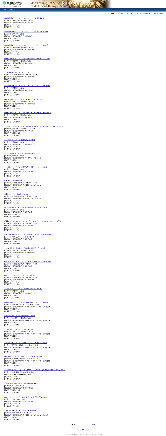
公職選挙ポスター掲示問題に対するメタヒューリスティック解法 (25, 343)
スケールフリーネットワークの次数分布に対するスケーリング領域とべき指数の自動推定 (33, 126)
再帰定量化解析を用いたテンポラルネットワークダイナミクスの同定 (27, 86)
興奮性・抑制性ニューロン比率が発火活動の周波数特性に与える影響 (27, 59)
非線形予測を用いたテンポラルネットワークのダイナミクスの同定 (26, 45)
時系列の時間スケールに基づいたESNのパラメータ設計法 (23, 99)
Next (93, 424)
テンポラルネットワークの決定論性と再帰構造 (19, 140)
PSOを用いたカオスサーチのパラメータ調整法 (19, 275)
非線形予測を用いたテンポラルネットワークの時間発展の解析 (24, 18)
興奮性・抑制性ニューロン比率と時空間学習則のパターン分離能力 (26, 302)
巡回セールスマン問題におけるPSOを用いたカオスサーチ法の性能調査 (27, 262)
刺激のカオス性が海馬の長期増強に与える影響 (19, 316)
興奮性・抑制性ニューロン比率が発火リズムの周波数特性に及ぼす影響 (27, 113)
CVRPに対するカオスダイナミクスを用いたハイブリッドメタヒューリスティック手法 (32, 221)
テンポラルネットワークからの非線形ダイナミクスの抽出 (23, 289)
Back (112, 13)
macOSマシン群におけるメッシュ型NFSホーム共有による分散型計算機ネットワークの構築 (34, 370)
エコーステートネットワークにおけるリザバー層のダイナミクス (25, 397)
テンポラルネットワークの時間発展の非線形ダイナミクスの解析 (25, 167)
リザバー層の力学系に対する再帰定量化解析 (19, 329)
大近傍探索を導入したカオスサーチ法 (16, 72)
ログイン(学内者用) (9, 10)
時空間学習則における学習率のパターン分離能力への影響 (23, 356)
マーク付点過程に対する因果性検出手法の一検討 (20, 410)
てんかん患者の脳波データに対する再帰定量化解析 (21, 383)
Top (105, 13)
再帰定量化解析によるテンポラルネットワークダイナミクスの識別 (26, 32)
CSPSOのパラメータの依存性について (17, 180)
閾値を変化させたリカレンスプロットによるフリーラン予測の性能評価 (27, 235)
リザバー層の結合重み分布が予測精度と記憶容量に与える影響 (24, 248)
